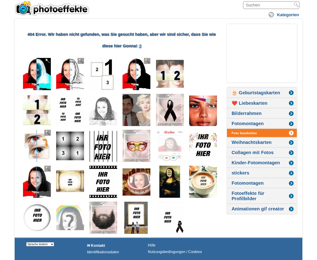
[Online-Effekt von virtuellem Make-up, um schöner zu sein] (203, 110)
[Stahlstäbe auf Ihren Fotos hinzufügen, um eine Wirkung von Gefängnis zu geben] (103, 146)
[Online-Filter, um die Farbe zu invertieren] (37, 74)
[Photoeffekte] (53, 8)
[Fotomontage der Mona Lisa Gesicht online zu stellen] (170, 182)
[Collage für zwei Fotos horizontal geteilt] (37, 110)
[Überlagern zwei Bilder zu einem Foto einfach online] (137, 110)
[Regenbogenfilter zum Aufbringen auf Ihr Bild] (70, 218)
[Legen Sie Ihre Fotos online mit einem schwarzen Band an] (170, 110)
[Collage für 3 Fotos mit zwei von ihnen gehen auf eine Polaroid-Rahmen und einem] (103, 74)
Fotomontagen (248, 123)
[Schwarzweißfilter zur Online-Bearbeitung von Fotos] (37, 182)
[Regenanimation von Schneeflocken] (203, 74)
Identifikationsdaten (103, 252)
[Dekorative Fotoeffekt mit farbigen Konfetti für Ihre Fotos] (203, 146)
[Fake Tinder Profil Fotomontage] (170, 146)
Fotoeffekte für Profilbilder (248, 196)
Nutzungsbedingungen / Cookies (175, 252)
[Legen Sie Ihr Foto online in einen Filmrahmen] (103, 182)
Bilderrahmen (247, 113)
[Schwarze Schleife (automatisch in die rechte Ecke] (170, 218)
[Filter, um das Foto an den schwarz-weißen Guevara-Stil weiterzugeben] (137, 74)
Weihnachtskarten (252, 142)
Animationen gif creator (258, 208)
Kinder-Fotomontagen (256, 162)
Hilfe (151, 245)
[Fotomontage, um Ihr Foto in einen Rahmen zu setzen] (137, 218)
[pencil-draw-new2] (103, 110)
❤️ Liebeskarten (249, 103)
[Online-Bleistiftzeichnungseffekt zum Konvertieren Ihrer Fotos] (70, 74)
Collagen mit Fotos (253, 152)
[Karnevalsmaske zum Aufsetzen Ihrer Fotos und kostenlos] (137, 146)
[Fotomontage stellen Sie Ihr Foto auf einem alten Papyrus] (70, 182)
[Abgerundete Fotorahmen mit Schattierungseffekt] (37, 218)
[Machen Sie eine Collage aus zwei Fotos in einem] (170, 74)
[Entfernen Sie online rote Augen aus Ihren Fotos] (37, 146)
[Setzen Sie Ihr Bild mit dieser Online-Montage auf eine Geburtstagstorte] (137, 182)
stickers (240, 172)
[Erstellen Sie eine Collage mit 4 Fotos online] (70, 110)
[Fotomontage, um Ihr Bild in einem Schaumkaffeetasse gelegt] (203, 182)
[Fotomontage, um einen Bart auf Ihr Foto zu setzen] (103, 218)
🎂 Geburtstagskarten (256, 92)
